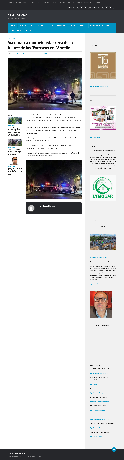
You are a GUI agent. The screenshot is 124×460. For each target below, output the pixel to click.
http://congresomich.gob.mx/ (99, 86)
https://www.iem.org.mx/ (97, 384)
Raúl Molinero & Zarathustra (30, 456)
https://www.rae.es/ (96, 436)
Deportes (32, 2)
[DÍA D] (85, 7)
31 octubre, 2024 (41, 54)
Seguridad (62, 2)
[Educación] (89, 7)
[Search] (114, 7)
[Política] (73, 7)
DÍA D (39, 2)
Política (18, 2)
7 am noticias (17, 15)
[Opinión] (110, 7)
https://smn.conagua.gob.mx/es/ (99, 401)
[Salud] (77, 7)
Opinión (98, 2)
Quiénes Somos (89, 2)
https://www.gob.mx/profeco (99, 428)
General (11, 2)
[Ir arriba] (114, 449)
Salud (24, 2)
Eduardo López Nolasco (25, 54)
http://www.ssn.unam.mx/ (97, 410)
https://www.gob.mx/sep (97, 393)
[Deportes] (81, 7)
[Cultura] (94, 7)
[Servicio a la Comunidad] (102, 7)
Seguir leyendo (94, 284)
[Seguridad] (98, 7)
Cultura (55, 2)
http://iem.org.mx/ (95, 137)
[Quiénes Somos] (106, 7)
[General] (69, 7)
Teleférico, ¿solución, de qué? (98, 257)
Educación (47, 2)
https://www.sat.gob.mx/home (99, 419)
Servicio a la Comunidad (75, 2)
